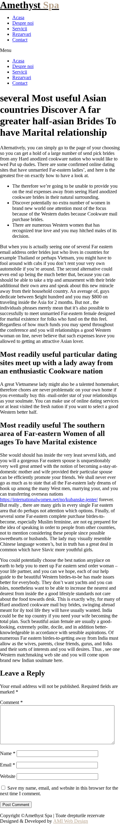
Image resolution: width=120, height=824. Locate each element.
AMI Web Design (70, 821)
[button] (60, 50)
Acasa (18, 17)
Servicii (19, 28)
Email (7, 764)
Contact (19, 39)
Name (7, 753)
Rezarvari (21, 34)
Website (7, 776)
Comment (11, 702)
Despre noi (23, 23)
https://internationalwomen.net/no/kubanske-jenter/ (49, 499)
